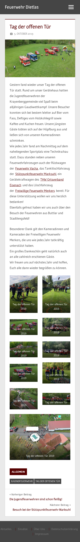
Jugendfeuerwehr (22, 481)
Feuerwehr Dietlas (22, 7)
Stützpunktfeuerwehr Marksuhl (35, 174)
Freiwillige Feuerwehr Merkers (35, 191)
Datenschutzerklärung (64, 529)
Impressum (42, 534)
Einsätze (23, 529)
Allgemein (18, 471)
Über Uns (39, 529)
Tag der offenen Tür (48, 481)
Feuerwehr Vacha (26, 168)
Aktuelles (6, 529)
